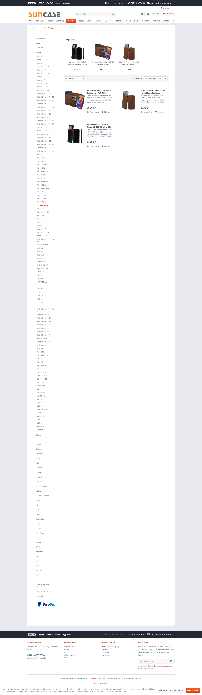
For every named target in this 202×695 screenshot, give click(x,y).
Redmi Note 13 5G (44, 104)
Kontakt (67, 649)
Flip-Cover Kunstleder (44, 591)
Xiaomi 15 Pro (42, 236)
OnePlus (39, 472)
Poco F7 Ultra (42, 198)
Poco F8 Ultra (42, 205)
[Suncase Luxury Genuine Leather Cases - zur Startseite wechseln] (44, 14)
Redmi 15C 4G (42, 265)
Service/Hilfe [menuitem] (167, 8)
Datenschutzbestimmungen (159, 666)
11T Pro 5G (41, 302)
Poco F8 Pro (41, 202)
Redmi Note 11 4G (44, 318)
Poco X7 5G (41, 178)
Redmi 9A (40, 430)
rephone (39, 491)
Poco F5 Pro (41, 158)
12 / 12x (40, 295)
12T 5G (39, 285)
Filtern (71, 78)
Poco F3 (40, 362)
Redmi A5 (40, 255)
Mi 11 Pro (40, 382)
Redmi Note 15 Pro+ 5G (46, 151)
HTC (37, 575)
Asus (37, 538)
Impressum (105, 655)
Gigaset (38, 449)
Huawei (38, 444)
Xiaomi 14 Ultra (43, 232)
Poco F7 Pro (41, 195)
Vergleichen (94, 112)
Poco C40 (40, 352)
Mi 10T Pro (41, 396)
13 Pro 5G (40, 278)
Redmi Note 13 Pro (44, 110)
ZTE (37, 580)
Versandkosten (96, 678)
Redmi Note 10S (43, 331)
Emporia (39, 477)
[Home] (29, 21)
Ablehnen (163, 690)
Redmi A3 (40, 251)
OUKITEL (39, 524)
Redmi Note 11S (43, 315)
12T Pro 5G (41, 289)
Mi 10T (39, 399)
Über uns (104, 649)
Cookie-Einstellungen (101, 683)
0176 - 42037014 (36, 655)
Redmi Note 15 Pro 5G (45, 148)
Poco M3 (40, 369)
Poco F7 (40, 192)
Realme (38, 556)
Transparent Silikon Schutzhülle (43, 585)
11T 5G (39, 306)
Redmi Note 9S (42, 345)
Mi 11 (39, 389)
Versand (67, 652)
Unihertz (39, 542)
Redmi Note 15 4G (44, 137)
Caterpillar (40, 519)
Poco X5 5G (41, 168)
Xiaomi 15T (41, 80)
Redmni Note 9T (43, 338)
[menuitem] (95, 14)
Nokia (38, 458)
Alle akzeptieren (176, 690)
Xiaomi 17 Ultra (43, 66)
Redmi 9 (40, 348)
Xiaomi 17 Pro (42, 70)
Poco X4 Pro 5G (42, 355)
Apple (38, 43)
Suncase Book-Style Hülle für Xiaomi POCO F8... (103, 63)
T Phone (39, 468)
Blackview (39, 552)
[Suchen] (113, 14)
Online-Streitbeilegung (110, 647)
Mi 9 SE (40, 423)
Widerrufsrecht (70, 655)
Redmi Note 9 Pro (43, 342)
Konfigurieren (192, 690)
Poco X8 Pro (41, 185)
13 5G (39, 275)
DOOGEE (39, 528)
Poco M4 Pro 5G (43, 359)
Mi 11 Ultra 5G (42, 386)
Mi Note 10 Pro (42, 375)
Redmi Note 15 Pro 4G (45, 144)
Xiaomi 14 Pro (42, 229)
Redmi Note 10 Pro (44, 335)
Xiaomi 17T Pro (42, 60)
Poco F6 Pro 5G (42, 165)
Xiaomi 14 (40, 225)
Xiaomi (38, 52)
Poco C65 (40, 215)
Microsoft (39, 570)
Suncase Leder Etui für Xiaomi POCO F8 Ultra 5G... (77, 63)
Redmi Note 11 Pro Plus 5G (46, 310)
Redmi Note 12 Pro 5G (45, 97)
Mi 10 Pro (40, 416)
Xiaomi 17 (40, 63)
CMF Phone (40, 510)
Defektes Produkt (71, 647)
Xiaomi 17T (41, 56)
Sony (37, 440)
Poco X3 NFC (41, 365)
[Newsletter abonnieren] (171, 661)
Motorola (39, 454)
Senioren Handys (42, 496)
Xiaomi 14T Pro (42, 131)
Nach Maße (40, 38)
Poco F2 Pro (41, 372)
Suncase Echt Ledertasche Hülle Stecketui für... (129, 63)
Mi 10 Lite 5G (42, 403)
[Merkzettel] (142, 14)
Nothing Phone (41, 486)
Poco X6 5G (41, 175)
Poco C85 (40, 222)
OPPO (38, 547)
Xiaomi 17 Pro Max (44, 73)
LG (37, 505)
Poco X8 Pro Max (43, 188)
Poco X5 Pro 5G (42, 245)
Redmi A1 (40, 248)
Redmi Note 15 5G (44, 141)
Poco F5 (40, 154)
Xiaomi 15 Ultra (43, 87)
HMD (38, 463)
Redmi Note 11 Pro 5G (45, 325)
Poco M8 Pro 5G (43, 212)
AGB (65, 658)
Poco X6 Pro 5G (42, 171)
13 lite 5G (40, 272)
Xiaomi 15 (40, 77)
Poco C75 (40, 219)
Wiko (37, 561)
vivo (37, 566)
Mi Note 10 (41, 406)
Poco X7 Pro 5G (42, 181)
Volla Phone (40, 533)
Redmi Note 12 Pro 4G (45, 100)
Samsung (39, 48)
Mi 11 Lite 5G (42, 379)
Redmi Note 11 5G (44, 321)
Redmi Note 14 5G (44, 117)
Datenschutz (106, 652)
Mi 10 (39, 413)
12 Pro (39, 299)
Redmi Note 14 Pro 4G (45, 121)
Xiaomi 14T (41, 127)
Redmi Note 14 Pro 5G (45, 124)
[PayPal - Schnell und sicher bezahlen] (47, 604)
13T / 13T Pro (42, 282)
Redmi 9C (40, 426)
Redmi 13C (41, 258)
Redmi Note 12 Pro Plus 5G (46, 240)
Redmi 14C (41, 262)
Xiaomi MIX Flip (43, 90)
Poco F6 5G (41, 161)
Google (38, 435)
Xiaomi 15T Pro (42, 83)
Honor (38, 500)
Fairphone (40, 482)
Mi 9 (38, 419)
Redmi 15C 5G (42, 268)
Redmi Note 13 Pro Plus (46, 107)
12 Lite (39, 292)
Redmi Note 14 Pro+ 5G (46, 134)
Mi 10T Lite (41, 392)
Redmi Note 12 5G (44, 93)
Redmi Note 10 (42, 328)
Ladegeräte (40, 596)
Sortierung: (137, 78)
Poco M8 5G (41, 209)
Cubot (38, 514)
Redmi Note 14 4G (44, 114)
